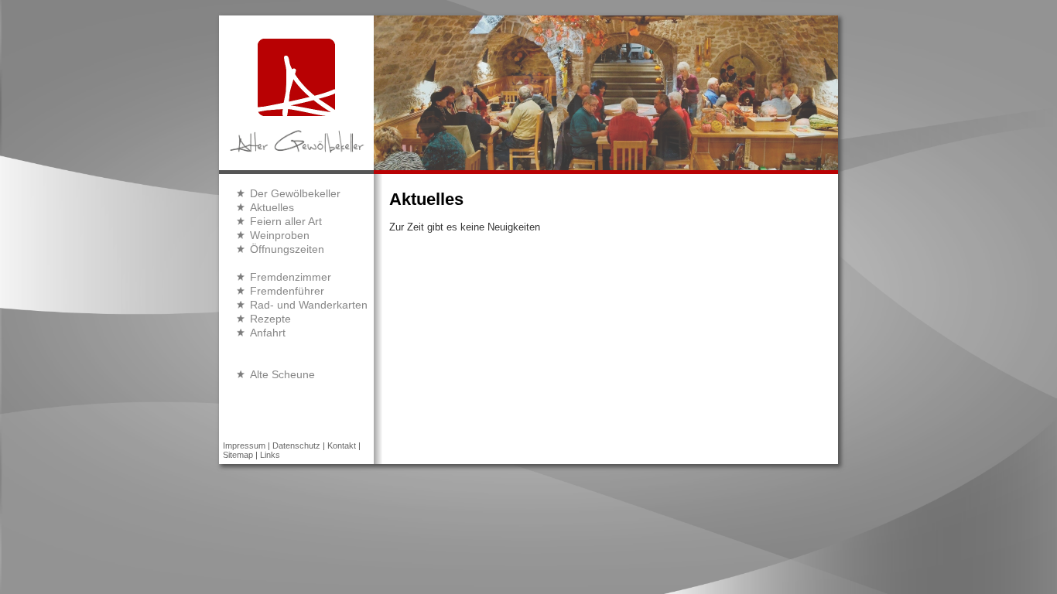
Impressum (244, 445)
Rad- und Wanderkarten (309, 305)
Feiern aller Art (286, 221)
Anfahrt (268, 332)
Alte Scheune (282, 374)
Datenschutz (296, 445)
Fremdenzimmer (290, 277)
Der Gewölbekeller (295, 193)
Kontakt (341, 445)
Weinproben (280, 235)
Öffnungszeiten (287, 249)
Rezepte (270, 318)
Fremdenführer (287, 291)
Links (270, 454)
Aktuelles (272, 207)
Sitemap (238, 454)
